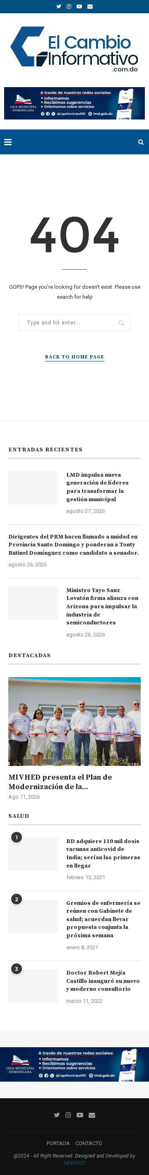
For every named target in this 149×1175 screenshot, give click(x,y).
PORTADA (58, 1143)
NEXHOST (74, 1163)
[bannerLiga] (74, 90)
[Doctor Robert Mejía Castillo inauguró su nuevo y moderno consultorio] (33, 985)
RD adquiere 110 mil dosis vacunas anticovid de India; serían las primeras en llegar (103, 854)
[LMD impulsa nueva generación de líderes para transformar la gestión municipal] (33, 488)
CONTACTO (88, 1143)
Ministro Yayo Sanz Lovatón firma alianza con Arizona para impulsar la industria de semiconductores (102, 607)
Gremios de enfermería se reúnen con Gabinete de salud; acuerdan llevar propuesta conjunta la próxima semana (103, 919)
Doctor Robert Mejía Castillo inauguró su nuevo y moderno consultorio (103, 981)
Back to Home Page (74, 357)
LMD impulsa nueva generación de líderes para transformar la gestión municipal (97, 487)
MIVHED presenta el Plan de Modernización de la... (60, 782)
